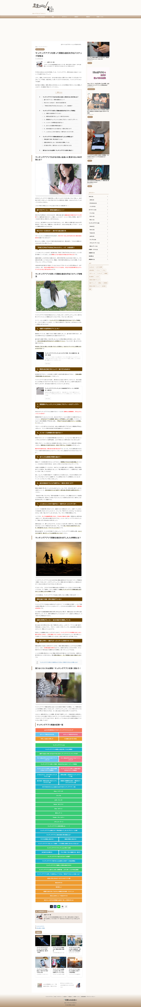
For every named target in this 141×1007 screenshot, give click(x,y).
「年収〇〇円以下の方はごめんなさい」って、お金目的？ (57, 105)
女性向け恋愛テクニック (94, 279)
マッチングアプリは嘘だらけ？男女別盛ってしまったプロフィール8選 (58, 830)
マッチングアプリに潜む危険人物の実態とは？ (58, 835)
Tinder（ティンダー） (59, 817)
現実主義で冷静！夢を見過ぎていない (52, 139)
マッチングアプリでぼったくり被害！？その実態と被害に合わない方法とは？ (58, 843)
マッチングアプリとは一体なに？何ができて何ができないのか (42, 970)
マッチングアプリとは (59, 745)
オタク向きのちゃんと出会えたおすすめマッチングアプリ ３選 (58, 787)
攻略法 (43, 928)
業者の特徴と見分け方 (70, 839)
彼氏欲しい (59, 887)
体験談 (105, 273)
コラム (103, 270)
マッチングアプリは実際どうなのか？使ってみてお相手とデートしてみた (58, 970)
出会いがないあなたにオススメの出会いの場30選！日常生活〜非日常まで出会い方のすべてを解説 (98, 111)
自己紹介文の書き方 (47, 852)
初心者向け (39, 928)
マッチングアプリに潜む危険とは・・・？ (59, 826)
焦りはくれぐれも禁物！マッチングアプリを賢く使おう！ (57, 150)
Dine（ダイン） (58, 808)
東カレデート (58, 813)
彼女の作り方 (58, 883)
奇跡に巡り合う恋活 (71, 739)
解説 (90, 289)
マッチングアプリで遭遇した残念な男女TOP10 (58, 865)
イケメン (98, 270)
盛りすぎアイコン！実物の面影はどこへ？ (53, 99)
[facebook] (55, 906)
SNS (53, 16)
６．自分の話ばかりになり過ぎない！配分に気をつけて (57, 128)
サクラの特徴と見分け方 (47, 839)
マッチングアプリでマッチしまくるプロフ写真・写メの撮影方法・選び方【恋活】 (42, 950)
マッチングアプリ (41, 16)
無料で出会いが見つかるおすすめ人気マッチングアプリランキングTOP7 (59, 754)
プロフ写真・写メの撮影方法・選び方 (70, 852)
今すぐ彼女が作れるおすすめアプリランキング (47, 759)
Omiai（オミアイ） (59, 804)
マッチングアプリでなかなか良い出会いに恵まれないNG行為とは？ (60, 97)
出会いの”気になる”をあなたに (70, 1002)
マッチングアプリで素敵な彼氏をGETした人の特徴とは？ (57, 136)
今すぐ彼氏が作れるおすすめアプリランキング (70, 759)
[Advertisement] (70, 29)
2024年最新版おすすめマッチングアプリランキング (59, 730)
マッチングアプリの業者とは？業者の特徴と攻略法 (58, 949)
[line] (58, 906)
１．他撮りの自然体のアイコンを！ (52, 113)
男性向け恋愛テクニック (94, 286)
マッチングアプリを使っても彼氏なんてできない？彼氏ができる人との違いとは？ (59, 662)
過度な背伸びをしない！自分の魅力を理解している (55, 142)
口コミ (97, 276)
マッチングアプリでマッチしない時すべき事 (58, 848)
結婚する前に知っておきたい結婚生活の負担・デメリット (59, 891)
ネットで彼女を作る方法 (47, 734)
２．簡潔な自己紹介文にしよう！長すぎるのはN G (55, 116)
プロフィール (92, 273)
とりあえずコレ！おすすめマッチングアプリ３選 (47, 775)
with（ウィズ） (58, 800)
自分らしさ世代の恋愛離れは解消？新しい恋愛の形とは (58, 900)
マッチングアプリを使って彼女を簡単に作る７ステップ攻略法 (47, 769)
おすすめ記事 (99, 267)
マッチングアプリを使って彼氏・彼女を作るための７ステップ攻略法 (59, 764)
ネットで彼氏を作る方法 (71, 734)
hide (61, 92)
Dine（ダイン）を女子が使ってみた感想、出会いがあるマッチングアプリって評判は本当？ (98, 84)
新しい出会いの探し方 (47, 739)
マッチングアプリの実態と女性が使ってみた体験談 (58, 749)
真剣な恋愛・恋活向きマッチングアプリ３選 (70, 775)
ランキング (99, 273)
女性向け (76, 16)
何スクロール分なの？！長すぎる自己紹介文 (54, 102)
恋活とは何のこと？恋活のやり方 (59, 896)
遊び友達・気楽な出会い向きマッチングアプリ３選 (47, 781)
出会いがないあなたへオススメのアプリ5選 (58, 878)
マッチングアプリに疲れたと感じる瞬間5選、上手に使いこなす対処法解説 (59, 870)
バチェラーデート (58, 822)
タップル (58, 795)
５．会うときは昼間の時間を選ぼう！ (52, 125)
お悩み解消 (91, 270)
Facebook (91, 267)
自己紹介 (104, 286)
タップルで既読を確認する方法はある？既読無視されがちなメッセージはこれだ (98, 58)
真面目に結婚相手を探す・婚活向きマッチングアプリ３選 (70, 781)
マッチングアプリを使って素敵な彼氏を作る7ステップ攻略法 (58, 110)
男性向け (88, 16)
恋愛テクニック (92, 283)
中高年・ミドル (100, 16)
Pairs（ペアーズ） (59, 791)
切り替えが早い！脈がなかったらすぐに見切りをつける (57, 145)
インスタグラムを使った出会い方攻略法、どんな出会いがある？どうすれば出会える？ (98, 156)
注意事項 (105, 283)
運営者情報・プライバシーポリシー (88, 996)
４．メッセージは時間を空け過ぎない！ (53, 122)
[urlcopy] (66, 906)
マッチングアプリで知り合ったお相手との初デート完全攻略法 (58, 861)
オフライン (64, 16)
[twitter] (51, 906)
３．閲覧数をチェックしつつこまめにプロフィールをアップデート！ (60, 119)
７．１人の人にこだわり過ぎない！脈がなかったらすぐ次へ (58, 131)
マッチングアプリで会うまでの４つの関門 (59, 856)
